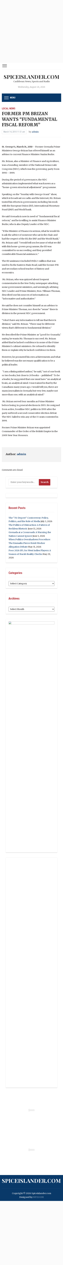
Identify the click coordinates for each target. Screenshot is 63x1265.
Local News (8, 108)
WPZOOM (38, 1197)
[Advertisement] (31, 31)
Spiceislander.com (31, 76)
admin (35, 131)
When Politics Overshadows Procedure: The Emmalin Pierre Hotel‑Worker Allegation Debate (29, 543)
